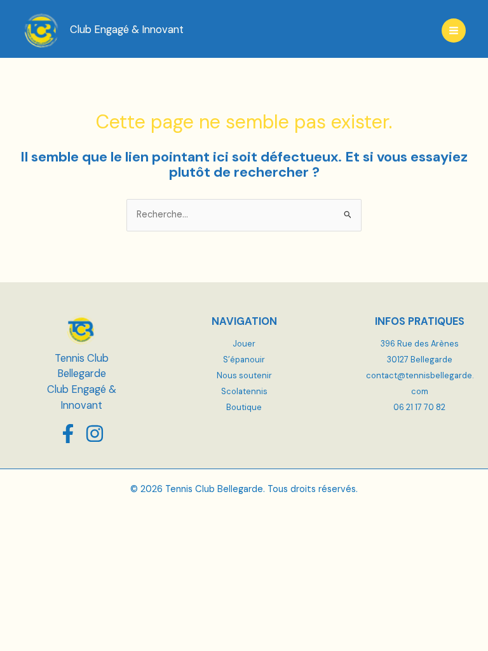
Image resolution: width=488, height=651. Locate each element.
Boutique (244, 407)
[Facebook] (68, 433)
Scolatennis (244, 391)
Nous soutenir (244, 375)
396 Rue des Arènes (420, 343)
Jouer (244, 343)
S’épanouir (244, 359)
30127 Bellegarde (419, 359)
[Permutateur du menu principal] (454, 30)
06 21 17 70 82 (419, 407)
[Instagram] (94, 433)
